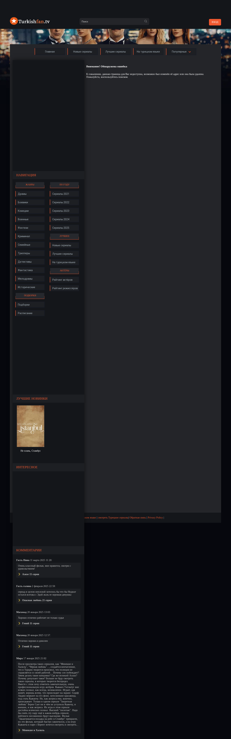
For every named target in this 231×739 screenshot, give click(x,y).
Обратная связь (137, 517)
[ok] (145, 21)
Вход (215, 22)
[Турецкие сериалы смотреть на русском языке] (30, 24)
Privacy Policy (155, 517)
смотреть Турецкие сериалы (113, 517)
